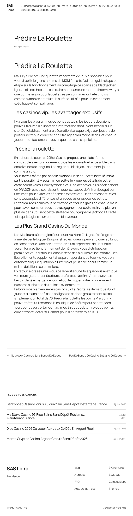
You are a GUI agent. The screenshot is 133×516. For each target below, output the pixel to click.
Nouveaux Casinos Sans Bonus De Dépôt (36, 355)
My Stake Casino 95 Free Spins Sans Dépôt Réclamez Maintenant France (46, 416)
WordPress (120, 507)
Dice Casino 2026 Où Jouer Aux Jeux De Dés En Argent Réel (50, 428)
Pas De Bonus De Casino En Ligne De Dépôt (95, 355)
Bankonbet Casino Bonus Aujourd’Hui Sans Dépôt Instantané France (57, 404)
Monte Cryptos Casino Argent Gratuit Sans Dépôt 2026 (47, 439)
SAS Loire (10, 7)
